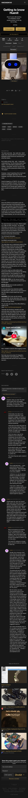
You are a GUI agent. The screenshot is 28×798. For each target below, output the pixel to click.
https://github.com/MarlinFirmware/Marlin (12, 242)
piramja (15, 25)
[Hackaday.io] (7, 2)
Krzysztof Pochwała (9, 753)
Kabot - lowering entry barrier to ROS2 (11, 751)
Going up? (14, 784)
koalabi (8, 397)
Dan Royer (6, 686)
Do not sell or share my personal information (14, 791)
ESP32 (3, 129)
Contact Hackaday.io (12, 788)
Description (9, 43)
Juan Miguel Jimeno (9, 708)
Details (15, 43)
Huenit (4, 126)
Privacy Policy (14, 790)
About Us (4, 788)
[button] (24, 2)
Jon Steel (6, 731)
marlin (15, 126)
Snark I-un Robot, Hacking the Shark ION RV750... (14, 729)
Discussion (13, 49)
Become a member (6, 762)
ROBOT (9, 126)
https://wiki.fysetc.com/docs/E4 (12, 238)
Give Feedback (22, 788)
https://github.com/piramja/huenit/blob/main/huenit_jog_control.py (13, 351)
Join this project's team (7, 104)
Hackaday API (22, 790)
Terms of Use (6, 790)
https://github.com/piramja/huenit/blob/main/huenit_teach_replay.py (13, 322)
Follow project (9, 29)
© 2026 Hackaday (14, 794)
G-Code (20, 126)
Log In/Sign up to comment (9, 394)
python (9, 129)
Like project (20, 29)
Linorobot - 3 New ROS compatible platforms (13, 707)
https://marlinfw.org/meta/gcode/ (13, 307)
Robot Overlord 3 (5, 685)
